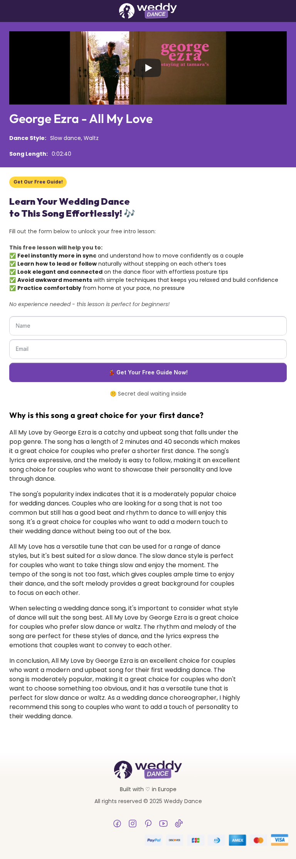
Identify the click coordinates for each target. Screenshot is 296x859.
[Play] (148, 68)
